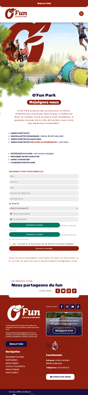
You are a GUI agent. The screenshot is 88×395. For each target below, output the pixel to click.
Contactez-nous (61, 377)
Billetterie (45, 3)
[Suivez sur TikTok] (74, 291)
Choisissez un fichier (34, 225)
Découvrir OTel (64, 330)
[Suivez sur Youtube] (63, 291)
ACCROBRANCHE (49, 142)
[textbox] (42, 208)
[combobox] (44, 208)
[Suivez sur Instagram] (68, 291)
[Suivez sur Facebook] (57, 291)
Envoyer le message (44, 248)
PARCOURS (35, 142)
